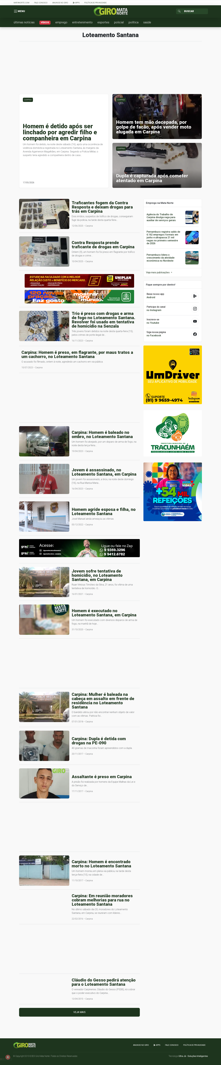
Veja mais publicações (158, 272)
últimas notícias (24, 22)
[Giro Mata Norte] (110, 11)
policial (119, 22)
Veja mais (79, 1012)
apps (77, 3)
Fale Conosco (41, 3)
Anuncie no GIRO (60, 3)
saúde (147, 22)
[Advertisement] (110, 69)
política (133, 22)
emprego (61, 22)
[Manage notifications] (7, 1057)
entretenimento (82, 22)
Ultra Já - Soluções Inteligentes (193, 1056)
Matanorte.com (21, 3)
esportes (103, 22)
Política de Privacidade (95, 3)
